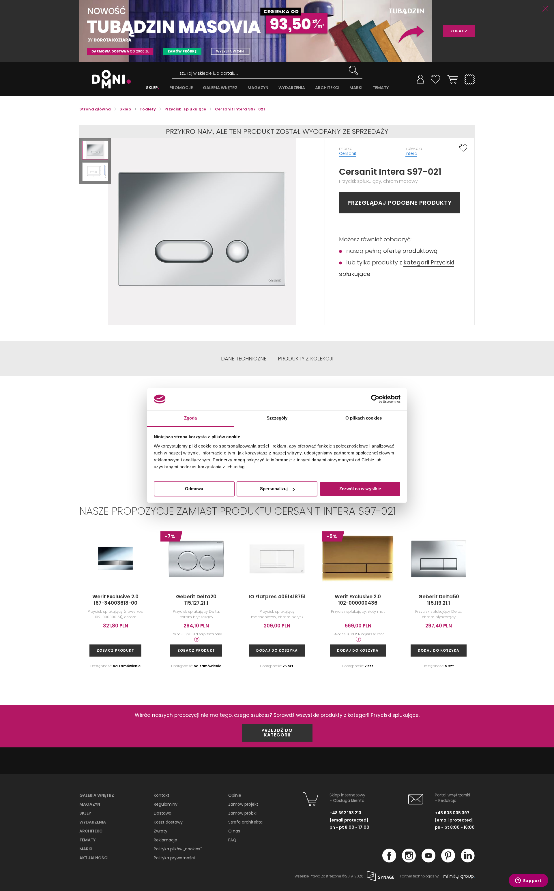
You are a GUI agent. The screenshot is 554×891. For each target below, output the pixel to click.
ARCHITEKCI (327, 88)
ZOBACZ (458, 31)
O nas (234, 831)
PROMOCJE (181, 88)
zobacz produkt (115, 650)
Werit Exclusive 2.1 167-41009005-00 (519, 599)
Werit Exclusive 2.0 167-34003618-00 (115, 599)
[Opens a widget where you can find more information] (528, 881)
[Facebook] (389, 860)
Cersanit (347, 153)
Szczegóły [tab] (277, 418)
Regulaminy (165, 804)
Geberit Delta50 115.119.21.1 (438, 599)
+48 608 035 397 (452, 813)
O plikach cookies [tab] (363, 418)
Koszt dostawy (168, 822)
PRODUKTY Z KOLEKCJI (305, 359)
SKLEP (152, 88)
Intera (411, 153)
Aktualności (93, 858)
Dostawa (162, 813)
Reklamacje (165, 840)
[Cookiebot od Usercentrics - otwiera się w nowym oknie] (375, 399)
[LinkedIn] (468, 860)
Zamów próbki (242, 813)
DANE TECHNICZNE (243, 359)
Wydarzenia (92, 822)
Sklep (85, 813)
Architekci (91, 831)
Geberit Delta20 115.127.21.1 (196, 599)
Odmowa (194, 488)
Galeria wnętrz (96, 795)
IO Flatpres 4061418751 (277, 596)
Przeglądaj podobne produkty (399, 203)
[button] (95, 150)
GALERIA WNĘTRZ (220, 88)
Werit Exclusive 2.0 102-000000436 (358, 599)
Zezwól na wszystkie (360, 488)
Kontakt (161, 795)
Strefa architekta (245, 822)
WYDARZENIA (291, 88)
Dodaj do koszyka (277, 650)
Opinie (234, 795)
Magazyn (89, 804)
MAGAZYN (258, 88)
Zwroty (160, 831)
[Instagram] (409, 860)
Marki (85, 849)
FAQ (232, 840)
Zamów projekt (243, 804)
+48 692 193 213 (345, 813)
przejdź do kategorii (277, 732)
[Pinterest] (448, 860)
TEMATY (381, 88)
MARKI (355, 88)
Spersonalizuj (274, 488)
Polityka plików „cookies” (178, 849)
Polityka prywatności (174, 858)
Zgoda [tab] (190, 418)
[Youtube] (428, 860)
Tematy (87, 840)
